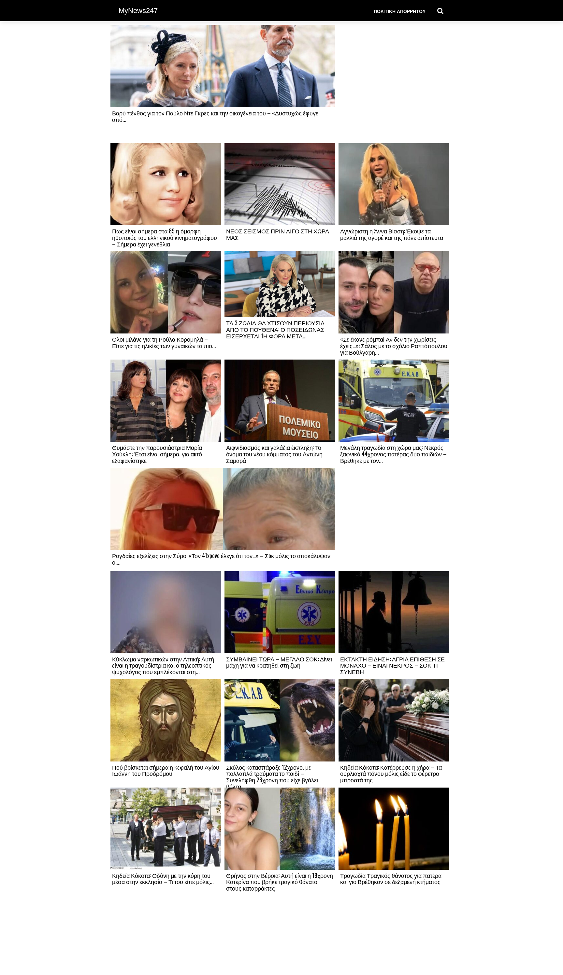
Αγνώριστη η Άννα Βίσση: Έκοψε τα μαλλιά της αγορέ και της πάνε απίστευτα (391, 234)
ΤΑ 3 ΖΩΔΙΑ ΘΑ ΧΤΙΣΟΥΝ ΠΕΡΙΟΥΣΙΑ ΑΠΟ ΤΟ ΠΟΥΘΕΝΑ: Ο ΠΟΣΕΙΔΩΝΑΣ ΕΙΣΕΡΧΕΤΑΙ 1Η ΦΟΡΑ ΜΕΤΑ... (275, 329)
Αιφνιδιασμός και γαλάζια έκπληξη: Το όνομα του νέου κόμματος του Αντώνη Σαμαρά (274, 454)
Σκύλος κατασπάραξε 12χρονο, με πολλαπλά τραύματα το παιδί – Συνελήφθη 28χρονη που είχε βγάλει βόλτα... (272, 776)
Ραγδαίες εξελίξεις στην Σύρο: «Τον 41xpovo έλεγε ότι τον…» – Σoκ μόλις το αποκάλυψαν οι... (221, 558)
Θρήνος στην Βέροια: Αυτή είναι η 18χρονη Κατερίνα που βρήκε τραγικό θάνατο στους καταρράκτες (279, 882)
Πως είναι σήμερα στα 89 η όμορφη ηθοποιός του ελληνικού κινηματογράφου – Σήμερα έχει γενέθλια (164, 237)
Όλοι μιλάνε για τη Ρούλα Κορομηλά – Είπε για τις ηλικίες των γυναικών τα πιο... (164, 342)
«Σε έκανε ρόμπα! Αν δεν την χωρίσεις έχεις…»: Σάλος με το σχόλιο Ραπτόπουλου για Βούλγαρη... (393, 345)
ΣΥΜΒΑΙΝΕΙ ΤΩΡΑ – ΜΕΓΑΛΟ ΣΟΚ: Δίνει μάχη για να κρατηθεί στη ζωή (279, 662)
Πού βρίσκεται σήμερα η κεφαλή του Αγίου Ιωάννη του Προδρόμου (165, 770)
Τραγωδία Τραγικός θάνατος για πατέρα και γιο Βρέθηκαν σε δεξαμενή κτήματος (390, 878)
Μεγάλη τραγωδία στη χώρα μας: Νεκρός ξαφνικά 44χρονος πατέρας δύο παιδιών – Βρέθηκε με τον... (393, 454)
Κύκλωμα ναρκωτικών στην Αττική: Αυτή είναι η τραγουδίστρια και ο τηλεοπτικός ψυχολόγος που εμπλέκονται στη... (163, 665)
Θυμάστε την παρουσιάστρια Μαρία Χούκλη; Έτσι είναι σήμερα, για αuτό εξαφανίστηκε (157, 454)
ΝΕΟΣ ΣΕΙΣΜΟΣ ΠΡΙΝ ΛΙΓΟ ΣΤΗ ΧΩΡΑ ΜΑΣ (277, 234)
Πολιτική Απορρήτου (400, 10)
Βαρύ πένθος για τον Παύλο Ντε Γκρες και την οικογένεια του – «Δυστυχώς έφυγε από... (215, 116)
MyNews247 (138, 11)
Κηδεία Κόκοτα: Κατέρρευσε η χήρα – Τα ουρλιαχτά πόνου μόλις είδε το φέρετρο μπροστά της (391, 773)
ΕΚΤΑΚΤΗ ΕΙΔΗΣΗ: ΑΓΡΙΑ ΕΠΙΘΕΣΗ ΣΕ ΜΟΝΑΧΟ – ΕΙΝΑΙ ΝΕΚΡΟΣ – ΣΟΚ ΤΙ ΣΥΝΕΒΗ (392, 665)
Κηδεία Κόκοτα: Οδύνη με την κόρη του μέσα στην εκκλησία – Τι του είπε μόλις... (163, 878)
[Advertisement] (394, 83)
